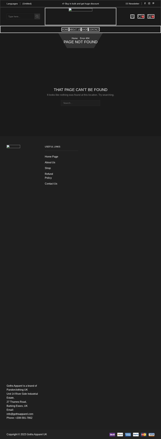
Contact (94, 29)
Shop (85, 29)
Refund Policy (49, 176)
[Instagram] (149, 3)
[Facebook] (145, 3)
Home (65, 29)
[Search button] (37, 16)
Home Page (51, 156)
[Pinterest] (153, 3)
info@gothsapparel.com (20, 414)
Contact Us (51, 183)
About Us (75, 29)
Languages (12, 3)
